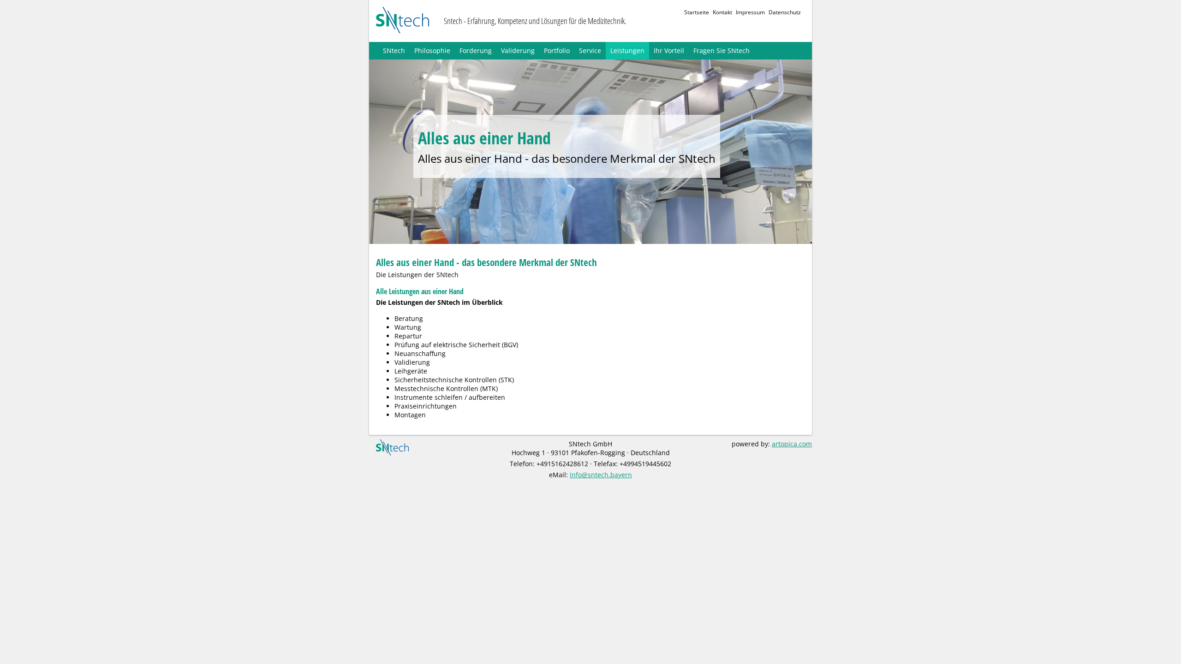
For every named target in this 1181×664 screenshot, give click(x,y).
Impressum (750, 12)
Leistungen (627, 50)
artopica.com (792, 443)
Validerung (518, 50)
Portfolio (557, 50)
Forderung (475, 50)
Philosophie (432, 50)
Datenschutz (785, 12)
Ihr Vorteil (669, 50)
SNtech (394, 50)
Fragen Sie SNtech (721, 50)
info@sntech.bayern (601, 474)
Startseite (696, 12)
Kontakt (722, 12)
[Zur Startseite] (402, 21)
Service (590, 50)
